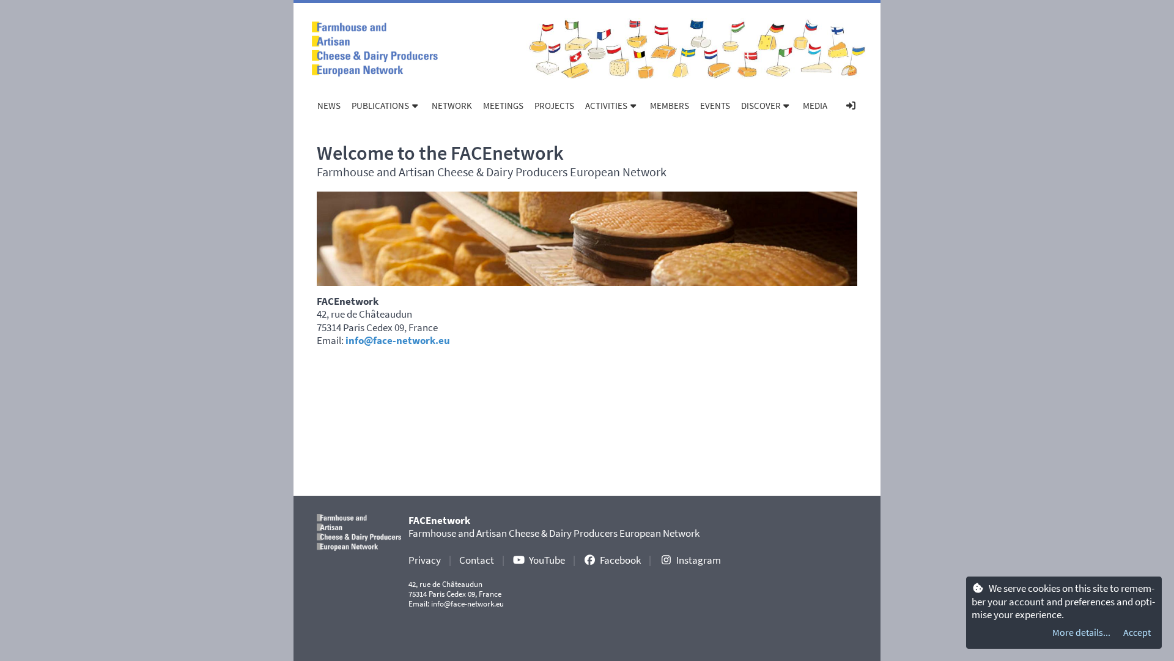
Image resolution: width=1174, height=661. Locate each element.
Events (715, 105)
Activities (606, 105)
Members (669, 105)
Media (815, 105)
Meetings (503, 105)
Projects (554, 105)
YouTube (547, 560)
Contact (476, 560)
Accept (1137, 632)
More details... (1081, 632)
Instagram (698, 560)
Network (452, 105)
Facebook (620, 560)
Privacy (424, 560)
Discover (761, 105)
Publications (380, 105)
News (329, 105)
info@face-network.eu (397, 340)
